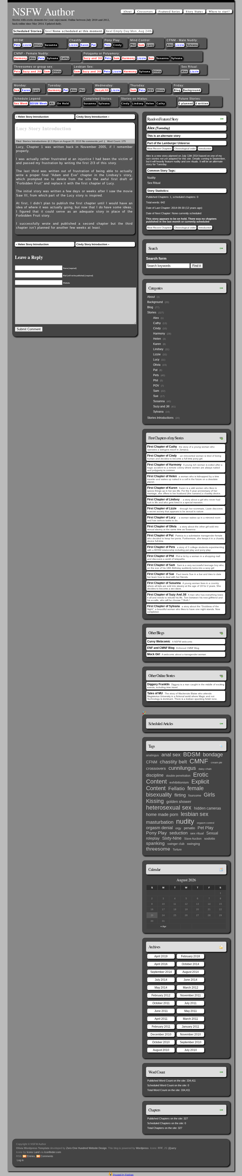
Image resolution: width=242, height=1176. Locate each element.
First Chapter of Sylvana (163, 606)
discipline (155, 775)
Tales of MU (155, 693)
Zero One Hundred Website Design (86, 1148)
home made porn (162, 814)
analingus (152, 755)
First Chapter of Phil (160, 556)
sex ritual (197, 833)
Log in (20, 1160)
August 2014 (190, 972)
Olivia (38, 45)
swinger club (175, 844)
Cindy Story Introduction (91, 116)
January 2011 (190, 1026)
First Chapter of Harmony (164, 464)
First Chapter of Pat (160, 535)
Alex (170, 45)
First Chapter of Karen (162, 488)
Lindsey (137, 103)
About (127, 11)
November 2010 (190, 1034)
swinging (193, 844)
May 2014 (161, 987)
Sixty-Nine (172, 838)
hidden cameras (207, 808)
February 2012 (160, 995)
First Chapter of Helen (162, 476)
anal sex (171, 754)
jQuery (172, 1148)
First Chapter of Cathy (162, 446)
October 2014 (190, 964)
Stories (151, 312)
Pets (17, 45)
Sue (151, 58)
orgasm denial (159, 827)
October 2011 (161, 1003)
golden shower (178, 801)
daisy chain (205, 768)
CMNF (199, 761)
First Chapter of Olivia (162, 526)
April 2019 (161, 956)
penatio (189, 828)
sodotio (209, 838)
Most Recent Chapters (159, 148)
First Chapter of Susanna (164, 583)
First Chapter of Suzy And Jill (166, 594)
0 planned (186, 103)
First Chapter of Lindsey (163, 499)
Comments (47, 1156)
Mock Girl (153, 654)
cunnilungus (182, 768)
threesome (158, 849)
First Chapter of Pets (161, 547)
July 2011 (190, 1003)
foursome (194, 795)
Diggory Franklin (158, 684)
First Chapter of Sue (160, 574)
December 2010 (161, 1034)
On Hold (63, 103)
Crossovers (145, 11)
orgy (178, 828)
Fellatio (176, 788)
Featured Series (169, 11)
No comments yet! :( (93, 141)
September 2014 (161, 972)
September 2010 (190, 1042)
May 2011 (190, 1011)
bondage (213, 754)
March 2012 (190, 987)
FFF (160, 1148)
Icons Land (33, 1152)
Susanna (51, 45)
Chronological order (185, 148)
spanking (155, 843)
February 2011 (161, 1026)
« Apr (163, 926)
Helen (150, 103)
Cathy (64, 58)
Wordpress (142, 1148)
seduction (178, 833)
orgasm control (205, 822)
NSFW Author (43, 11)
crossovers (156, 768)
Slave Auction (193, 838)
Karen (84, 45)
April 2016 (161, 964)
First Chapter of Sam (161, 565)
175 (123, 141)
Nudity (151, 177)
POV (150, 90)
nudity (185, 821)
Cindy (117, 45)
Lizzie (27, 45)
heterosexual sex (168, 807)
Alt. (52, 103)
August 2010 (161, 1050)
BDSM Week (38, 103)
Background (192, 90)
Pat (93, 45)
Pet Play (205, 827)
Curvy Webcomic (158, 641)
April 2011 (161, 1018)
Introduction (205, 148)
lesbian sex (194, 814)
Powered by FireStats (123, 1174)
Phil (133, 45)
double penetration (178, 775)
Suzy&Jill (102, 90)
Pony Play (156, 832)
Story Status (194, 11)
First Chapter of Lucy (161, 517)
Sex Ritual (153, 183)
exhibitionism (179, 782)
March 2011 (190, 1018)
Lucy (150, 45)
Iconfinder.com (52, 1152)
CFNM (151, 762)
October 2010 (161, 1042)
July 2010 (190, 1050)
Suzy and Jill (92, 58)
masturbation (159, 822)
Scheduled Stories (27, 31)
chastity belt (173, 762)
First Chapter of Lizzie (162, 508)
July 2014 (161, 979)
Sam (141, 45)
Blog (177, 90)
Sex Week (21, 103)
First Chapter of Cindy (162, 455)
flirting (180, 795)
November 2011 (190, 995)
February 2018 (190, 956)
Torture (177, 849)
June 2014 (190, 979)
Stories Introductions (35, 141)
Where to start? (219, 11)
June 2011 (161, 1011)
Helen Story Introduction (33, 116)
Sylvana (192, 45)
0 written (201, 103)
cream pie (216, 762)
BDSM (191, 754)
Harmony (20, 58)
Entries (31, 1156)
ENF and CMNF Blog (160, 648)
